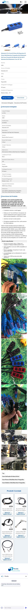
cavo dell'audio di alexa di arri (10, 476)
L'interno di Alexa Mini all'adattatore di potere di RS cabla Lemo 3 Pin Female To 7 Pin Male (20, 532)
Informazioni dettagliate (7, 102)
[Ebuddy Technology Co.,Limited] (6, 2)
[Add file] (2, 607)
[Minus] (26, 576)
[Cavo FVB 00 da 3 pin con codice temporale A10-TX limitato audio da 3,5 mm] (7, 546)
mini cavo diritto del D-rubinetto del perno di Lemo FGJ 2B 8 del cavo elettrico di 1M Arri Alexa (7, 509)
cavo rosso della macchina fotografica (13, 479)
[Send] (26, 607)
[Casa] (14, 570)
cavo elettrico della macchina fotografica (13, 482)
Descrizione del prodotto (20, 102)
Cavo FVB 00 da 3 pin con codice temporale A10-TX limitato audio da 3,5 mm (7, 555)
